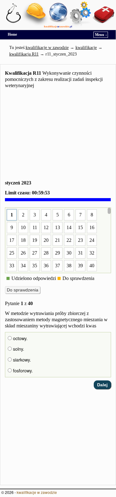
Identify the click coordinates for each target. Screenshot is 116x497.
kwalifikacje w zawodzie (37, 492)
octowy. (20, 338)
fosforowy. (22, 370)
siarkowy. (21, 360)
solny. (18, 349)
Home (12, 34)
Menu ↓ (101, 35)
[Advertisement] (58, 135)
